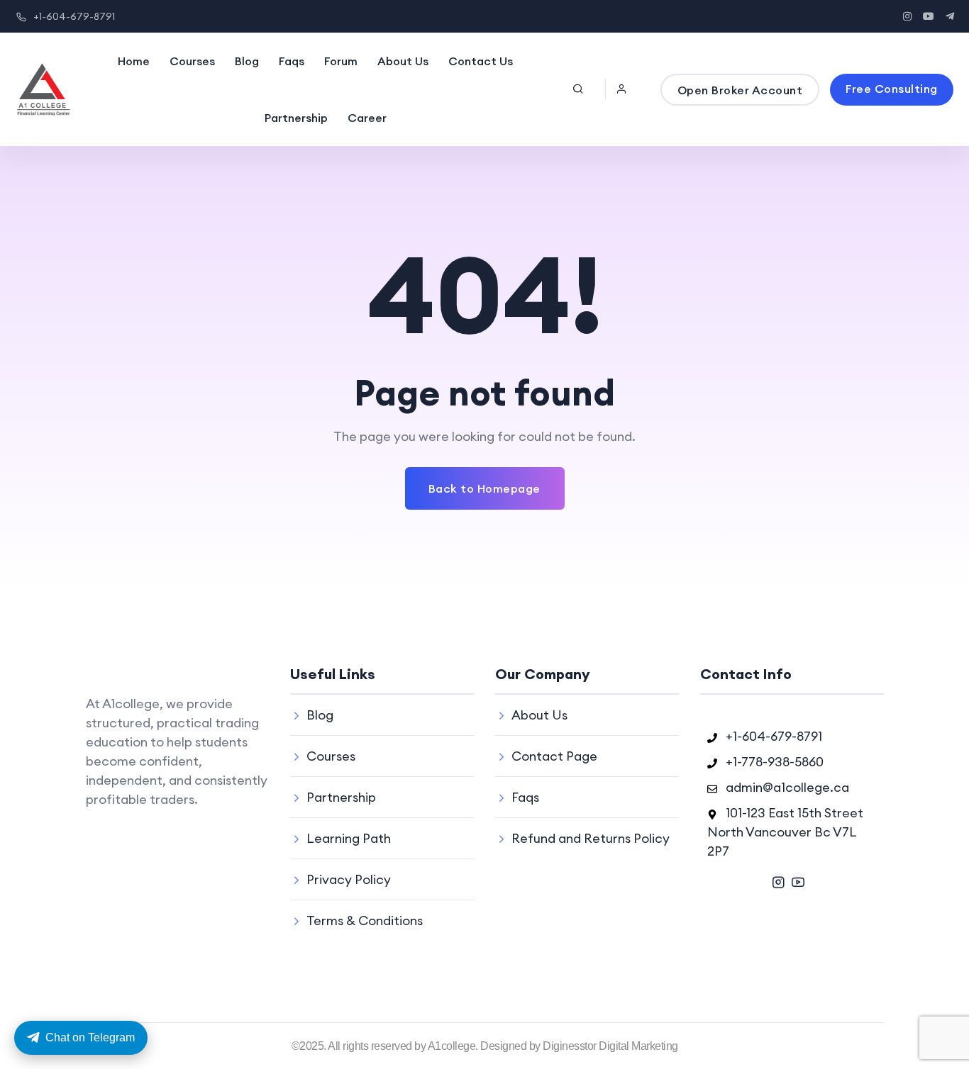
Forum (341, 61)
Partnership (296, 118)
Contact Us (480, 61)
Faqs (291, 61)
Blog (247, 61)
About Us (402, 61)
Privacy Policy (348, 879)
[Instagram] (778, 880)
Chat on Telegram (90, 1037)
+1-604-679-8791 (74, 16)
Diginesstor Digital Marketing (610, 1046)
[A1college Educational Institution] (43, 89)
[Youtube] (798, 880)
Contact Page (554, 756)
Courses (192, 61)
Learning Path (348, 838)
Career (367, 118)
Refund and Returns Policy (590, 838)
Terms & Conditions (364, 920)
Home (134, 61)
